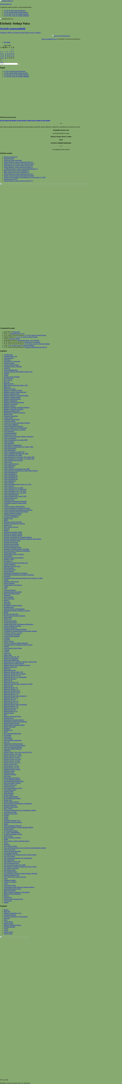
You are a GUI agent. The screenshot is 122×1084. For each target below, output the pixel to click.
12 (5, 54)
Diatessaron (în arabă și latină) (13, 532)
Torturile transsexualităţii (12, 28)
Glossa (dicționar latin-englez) (13, 592)
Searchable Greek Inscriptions (13, 822)
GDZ (5, 588)
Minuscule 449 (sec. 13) (11, 689)
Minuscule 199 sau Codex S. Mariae (15, 674)
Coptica (6, 505)
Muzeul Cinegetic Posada (11, 723)
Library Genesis (8, 641)
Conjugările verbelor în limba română (15, 503)
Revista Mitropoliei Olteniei (12, 798)
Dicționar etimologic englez (12, 540)
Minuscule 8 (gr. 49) (10, 709)
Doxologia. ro (8, 561)
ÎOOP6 (6, 612)
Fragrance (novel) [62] (10, 179)
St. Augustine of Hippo (11, 831)
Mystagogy (7, 728)
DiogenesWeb (8, 556)
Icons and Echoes (9, 598)
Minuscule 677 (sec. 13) (11, 701)
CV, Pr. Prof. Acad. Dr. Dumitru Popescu (16, 14)
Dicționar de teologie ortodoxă (13, 535)
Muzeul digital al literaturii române (14, 725)
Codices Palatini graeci (11, 498)
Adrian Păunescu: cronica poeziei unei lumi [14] (18, 174)
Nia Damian (7, 735)
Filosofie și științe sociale (11, 581)
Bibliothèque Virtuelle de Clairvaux (14, 412)
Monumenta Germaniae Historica (14, 720)
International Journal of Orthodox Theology (17, 610)
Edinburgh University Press (12, 566)
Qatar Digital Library (10, 790)
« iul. (1, 62)
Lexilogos (7, 638)
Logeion (6, 651)
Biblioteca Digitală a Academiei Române (16, 395)
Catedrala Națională (10, 915)
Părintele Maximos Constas (12, 769)
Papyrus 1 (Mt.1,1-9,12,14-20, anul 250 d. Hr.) (18, 752)
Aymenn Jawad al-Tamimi (12, 377)
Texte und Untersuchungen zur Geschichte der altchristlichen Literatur (25, 848)
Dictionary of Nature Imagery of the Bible (16, 549)
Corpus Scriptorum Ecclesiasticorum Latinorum (18, 510)
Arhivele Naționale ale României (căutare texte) (18, 371)
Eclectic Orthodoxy (10, 564)
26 (5, 58)
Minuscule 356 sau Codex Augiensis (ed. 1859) (18, 684)
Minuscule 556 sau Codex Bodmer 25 (15, 696)
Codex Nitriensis (9, 467)
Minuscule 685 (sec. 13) (11, 703)
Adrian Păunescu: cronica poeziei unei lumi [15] (18, 167)
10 (1, 54)
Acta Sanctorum (9, 358)
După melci (16, 332)
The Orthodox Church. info (12, 861)
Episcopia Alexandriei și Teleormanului (15, 916)
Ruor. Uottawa (8, 808)
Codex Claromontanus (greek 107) (14, 452)
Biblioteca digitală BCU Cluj (12, 913)
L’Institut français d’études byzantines (15, 629)
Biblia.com (7, 387)
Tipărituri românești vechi (11, 875)
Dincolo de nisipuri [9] (10, 157)
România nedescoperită (11, 807)
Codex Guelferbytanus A (11, 464)
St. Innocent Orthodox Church (13, 834)
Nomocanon (7, 737)
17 (1, 56)
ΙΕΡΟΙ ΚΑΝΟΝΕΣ (10, 890)
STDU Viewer (8, 836)
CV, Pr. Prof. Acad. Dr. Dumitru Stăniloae (16, 15)
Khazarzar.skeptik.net (10, 627)
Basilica (6, 910)
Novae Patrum (8, 738)
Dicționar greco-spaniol (11, 542)
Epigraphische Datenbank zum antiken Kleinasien (19, 575)
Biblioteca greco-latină (10, 404)
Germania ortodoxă (9, 590)
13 (7, 54)
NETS (6, 732)
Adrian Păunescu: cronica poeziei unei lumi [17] (18, 162)
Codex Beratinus (9, 443)
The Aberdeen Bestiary (11, 853)
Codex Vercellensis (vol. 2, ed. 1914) (15, 493)
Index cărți (7, 602)
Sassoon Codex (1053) (11, 814)
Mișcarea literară (9, 713)
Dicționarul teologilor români (12, 547)
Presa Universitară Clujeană (12, 783)
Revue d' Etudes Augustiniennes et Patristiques (18, 803)
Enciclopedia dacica (10, 569)
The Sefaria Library (10, 870)
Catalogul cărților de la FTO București (15, 428)
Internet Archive (9, 923)
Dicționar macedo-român (11, 544)
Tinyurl (6, 928)
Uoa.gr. (6, 883)
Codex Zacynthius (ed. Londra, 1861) (15, 496)
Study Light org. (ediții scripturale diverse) (16, 841)
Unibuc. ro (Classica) (10, 882)
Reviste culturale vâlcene (11, 802)
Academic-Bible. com (10, 356)
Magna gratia (8, 655)
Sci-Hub (6, 815)
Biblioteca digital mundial (11, 394)
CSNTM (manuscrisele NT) (12, 515)
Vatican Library (8, 932)
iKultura (6, 600)
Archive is (7, 368)
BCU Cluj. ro (8, 380)
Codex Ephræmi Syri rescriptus (13, 460)
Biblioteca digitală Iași (10, 400)
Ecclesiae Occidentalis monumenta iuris (16, 563)
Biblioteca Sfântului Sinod (12, 411)
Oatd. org (7, 742)
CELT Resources (9, 431)
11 (3, 54)
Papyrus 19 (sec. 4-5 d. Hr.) (12, 762)
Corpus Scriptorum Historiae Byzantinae (16, 511)
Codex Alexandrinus (10, 438)
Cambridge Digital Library (12, 419)
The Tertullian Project (10, 872)
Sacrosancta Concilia (10, 812)
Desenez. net (8, 525)
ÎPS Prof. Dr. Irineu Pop (11, 614)
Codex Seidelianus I (10, 481)
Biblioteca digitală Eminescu (12, 399)
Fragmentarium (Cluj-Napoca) (13, 585)
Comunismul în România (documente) (15, 501)
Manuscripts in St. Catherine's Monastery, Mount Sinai (20, 662)
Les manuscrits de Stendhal (12, 634)
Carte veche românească (11, 424)
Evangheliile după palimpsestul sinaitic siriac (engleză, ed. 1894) (23, 578)
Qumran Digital (8, 791)
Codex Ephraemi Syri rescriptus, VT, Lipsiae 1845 (19, 459)
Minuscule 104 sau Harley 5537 (13, 672)
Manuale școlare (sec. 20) (11, 656)
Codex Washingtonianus (11, 494)
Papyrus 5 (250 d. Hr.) (10, 764)
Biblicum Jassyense (10, 389)
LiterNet (6, 646)
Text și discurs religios (10, 846)
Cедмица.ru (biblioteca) (11, 517)
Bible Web (7, 911)
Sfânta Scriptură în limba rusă (13, 825)
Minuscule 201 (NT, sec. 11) (12, 675)
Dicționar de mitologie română (13, 534)
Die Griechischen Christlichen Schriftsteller (17, 551)
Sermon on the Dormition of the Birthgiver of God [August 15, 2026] (25, 177)
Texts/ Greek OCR (9, 849)
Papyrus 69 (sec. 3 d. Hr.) (11, 766)
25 (3, 58)
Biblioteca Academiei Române (13, 390)
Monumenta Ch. (9, 718)
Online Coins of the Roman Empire (14, 745)
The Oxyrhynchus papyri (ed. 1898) (15, 865)
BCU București (8, 378)
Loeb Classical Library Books (13, 648)
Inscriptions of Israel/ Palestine (13, 605)
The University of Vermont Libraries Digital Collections (20, 873)
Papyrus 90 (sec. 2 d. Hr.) (11, 767)
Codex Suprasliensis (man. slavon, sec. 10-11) (17, 484)
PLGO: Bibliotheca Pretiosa (12, 779)
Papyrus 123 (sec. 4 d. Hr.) (12, 761)
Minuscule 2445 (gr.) (10, 679)
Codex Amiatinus (9, 441)
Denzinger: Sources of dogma (13, 522)
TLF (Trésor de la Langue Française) (15, 877)
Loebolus (6, 650)
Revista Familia (8, 795)
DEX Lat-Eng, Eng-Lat (11, 527)
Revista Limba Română (11, 796)
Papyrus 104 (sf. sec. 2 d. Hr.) (13, 755)
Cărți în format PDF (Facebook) (13, 426)
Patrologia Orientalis (10, 774)
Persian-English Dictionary (12, 778)
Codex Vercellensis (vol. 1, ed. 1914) (15, 491)
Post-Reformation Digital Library (14, 781)
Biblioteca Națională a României (13, 409)
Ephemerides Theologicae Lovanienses (15, 573)
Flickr (5, 920)
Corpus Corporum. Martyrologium (14, 506)
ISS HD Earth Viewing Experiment (14, 616)
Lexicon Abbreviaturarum (11, 636)
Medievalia (7, 668)
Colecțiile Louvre (9, 499)
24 (1, 58)
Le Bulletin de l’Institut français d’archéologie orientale (20, 631)
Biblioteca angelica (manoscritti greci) (15, 392)
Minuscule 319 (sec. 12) (11, 682)
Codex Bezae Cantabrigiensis (13, 445)
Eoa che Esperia (9, 571)
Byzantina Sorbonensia (11, 416)
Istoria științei (8, 617)
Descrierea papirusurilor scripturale (14, 523)
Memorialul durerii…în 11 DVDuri (28, 340)
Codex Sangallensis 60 (11, 479)
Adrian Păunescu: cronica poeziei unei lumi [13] (18, 181)
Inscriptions (7, 604)
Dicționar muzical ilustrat (11, 546)
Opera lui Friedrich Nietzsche (13, 749)
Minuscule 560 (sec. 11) (11, 697)
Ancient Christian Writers (11, 365)
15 (11, 54)
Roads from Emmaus (10, 805)
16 (13, 54)
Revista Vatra (8, 800)
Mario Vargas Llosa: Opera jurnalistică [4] (16, 172)
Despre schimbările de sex (49, 39)
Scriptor (6, 819)
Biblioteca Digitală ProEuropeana (14, 402)
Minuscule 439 (8, 686)
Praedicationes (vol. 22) (17, 333)
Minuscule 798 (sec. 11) (11, 708)
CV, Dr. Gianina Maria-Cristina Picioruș (16, 12)
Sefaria (6, 824)
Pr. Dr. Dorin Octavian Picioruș (20, 32)
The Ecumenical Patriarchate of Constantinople (18, 858)
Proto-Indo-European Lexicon (13, 788)
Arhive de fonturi (14, 338)
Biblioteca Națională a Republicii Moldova (17, 407)
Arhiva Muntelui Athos (11, 370)
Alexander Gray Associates (12, 361)
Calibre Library (8, 418)
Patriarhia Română (9, 927)
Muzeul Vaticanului (10, 726)
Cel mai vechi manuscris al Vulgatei (14, 429)
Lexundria (7, 639)
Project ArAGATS (9, 786)
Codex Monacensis (9, 465)
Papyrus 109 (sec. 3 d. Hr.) (12, 757)
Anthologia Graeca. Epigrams (13, 366)
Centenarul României (10, 433)
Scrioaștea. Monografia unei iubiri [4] (35, 347)
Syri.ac (6, 843)
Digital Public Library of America (14, 554)
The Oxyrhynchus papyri (11, 863)
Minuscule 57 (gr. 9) (10, 699)
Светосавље (8, 901)
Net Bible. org (8, 730)
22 (11, 56)
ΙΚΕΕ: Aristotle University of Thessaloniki (17, 892)
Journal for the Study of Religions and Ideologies (18, 624)
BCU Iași (7, 382)
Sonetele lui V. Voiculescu (32, 342)
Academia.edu (8, 354)
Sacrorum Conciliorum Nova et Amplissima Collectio (20, 810)
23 (13, 56)
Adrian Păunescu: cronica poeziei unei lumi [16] (18, 165)
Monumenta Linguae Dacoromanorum (15, 721)
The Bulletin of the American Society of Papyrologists (20, 854)
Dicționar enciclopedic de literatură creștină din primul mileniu (22, 539)
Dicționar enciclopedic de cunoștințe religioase (18, 537)
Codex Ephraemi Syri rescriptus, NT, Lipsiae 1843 (19, 457)
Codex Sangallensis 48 (11, 476)
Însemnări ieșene (9, 607)
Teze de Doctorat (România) (12, 851)
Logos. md (7, 653)
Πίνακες (6, 895)
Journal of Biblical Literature (12, 626)
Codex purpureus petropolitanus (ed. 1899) (17, 469)
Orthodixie (7, 750)
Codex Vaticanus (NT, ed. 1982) (13, 488)
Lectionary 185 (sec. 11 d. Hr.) (13, 633)
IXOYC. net (7, 619)
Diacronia (7, 528)
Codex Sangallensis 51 (11, 477)
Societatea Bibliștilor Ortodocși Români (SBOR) (18, 827)
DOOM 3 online (9, 559)
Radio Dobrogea (9, 793)
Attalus (6, 375)
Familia (6, 580)
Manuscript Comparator (11, 658)
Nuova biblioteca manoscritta (12, 740)
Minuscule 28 (8, 680)
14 (9, 54)
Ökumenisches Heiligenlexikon (13, 744)
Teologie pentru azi (6, 4)
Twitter (6, 930)
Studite (6, 839)
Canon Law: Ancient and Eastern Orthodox (17, 423)
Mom (5, 715)
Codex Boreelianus (9, 450)
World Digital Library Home (12, 889)
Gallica (6, 587)
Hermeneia (7, 595)
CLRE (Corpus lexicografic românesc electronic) (18, 436)
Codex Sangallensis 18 (11, 472)
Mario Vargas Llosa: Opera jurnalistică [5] (16, 170)
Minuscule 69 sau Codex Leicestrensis (15, 704)
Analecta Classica (9, 363)
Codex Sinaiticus (9, 482)
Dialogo (6, 530)
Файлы (6, 902)
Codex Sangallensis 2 (10, 474)
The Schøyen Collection (11, 868)
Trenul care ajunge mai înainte (13, 160)
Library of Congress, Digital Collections (16, 643)
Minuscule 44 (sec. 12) (11, 687)
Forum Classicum (9, 583)
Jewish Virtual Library (10, 622)
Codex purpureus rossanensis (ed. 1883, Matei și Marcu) (21, 470)
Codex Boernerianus (10, 448)
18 (3, 56)
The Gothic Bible (9, 860)
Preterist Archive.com (10, 785)
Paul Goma (7, 776)
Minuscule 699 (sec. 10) (11, 706)
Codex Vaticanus (9, 486)
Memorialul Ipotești (10, 670)
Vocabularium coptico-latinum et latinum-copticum (19, 887)
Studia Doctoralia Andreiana (12, 837)
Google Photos (8, 922)
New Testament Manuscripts (12, 733)
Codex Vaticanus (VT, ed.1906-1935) (15, 489)
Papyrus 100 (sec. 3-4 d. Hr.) (12, 754)
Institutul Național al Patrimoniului (14, 609)
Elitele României (9, 568)
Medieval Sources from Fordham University (17, 665)
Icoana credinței (8, 597)
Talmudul (7, 844)
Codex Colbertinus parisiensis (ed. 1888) (16, 453)
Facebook (7, 918)
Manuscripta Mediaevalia (11, 660)
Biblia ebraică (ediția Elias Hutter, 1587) (16, 385)
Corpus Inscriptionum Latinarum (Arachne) (17, 508)
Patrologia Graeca (9, 771)
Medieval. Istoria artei (10, 667)
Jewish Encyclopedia (10, 621)
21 (9, 56)
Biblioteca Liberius (9, 406)
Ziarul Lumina (8, 933)
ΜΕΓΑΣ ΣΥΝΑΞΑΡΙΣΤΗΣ (12, 894)
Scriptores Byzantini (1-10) (12, 820)
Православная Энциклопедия (13, 899)
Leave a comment (35, 32)
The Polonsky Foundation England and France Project (20, 866)
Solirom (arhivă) (9, 829)
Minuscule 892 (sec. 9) (11, 711)
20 (7, 56)
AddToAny (7, 360)
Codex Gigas (8, 462)
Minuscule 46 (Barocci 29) (12, 691)
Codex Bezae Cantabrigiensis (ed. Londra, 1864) (18, 447)
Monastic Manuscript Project (12, 716)
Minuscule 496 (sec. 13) (11, 694)
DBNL (6, 520)
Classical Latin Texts (10, 435)
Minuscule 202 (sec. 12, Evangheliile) (15, 677)
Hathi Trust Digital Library (12, 593)
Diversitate (7, 42)
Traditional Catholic (10, 880)
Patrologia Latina (9, 773)
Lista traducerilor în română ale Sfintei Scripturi (18, 645)
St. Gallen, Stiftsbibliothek (12, 832)
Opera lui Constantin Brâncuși (13, 747)
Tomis (6, 878)
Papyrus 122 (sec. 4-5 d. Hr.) (12, 759)
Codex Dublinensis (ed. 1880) (13, 455)
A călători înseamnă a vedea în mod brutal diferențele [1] (21, 169)
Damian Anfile (8, 518)
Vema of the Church (10, 885)
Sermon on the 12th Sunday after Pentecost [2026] (19, 164)
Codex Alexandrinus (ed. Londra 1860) (16, 440)
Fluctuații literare (9, 158)
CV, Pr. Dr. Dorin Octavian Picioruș (14, 10)
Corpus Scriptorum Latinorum (13, 513)
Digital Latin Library (10, 552)
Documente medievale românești (13, 557)
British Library (8, 414)
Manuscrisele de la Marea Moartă (14, 663)
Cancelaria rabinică (9, 421)
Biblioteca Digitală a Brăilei (12, 397)
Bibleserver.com (9, 383)
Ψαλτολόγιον (8, 897)
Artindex (6, 373)
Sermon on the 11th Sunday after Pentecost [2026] (19, 175)
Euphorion (7, 576)
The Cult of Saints (9, 856)
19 (5, 56)
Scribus (6, 817)
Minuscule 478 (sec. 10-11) (12, 692)
